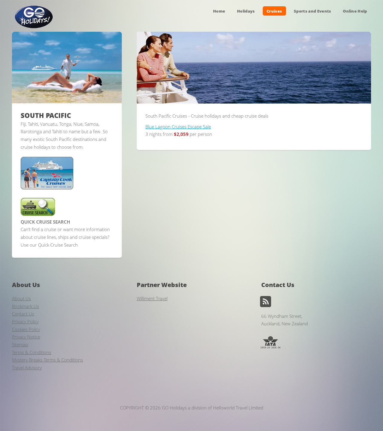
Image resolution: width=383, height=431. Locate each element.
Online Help (355, 10)
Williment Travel (152, 298)
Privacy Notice (26, 337)
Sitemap (20, 344)
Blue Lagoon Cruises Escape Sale (178, 127)
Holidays (246, 10)
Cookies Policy (26, 329)
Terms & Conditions (31, 352)
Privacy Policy (25, 321)
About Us (21, 298)
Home (219, 10)
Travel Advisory (27, 368)
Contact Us (23, 314)
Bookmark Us (25, 306)
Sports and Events (312, 10)
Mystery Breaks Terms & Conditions (47, 360)
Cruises (274, 10)
